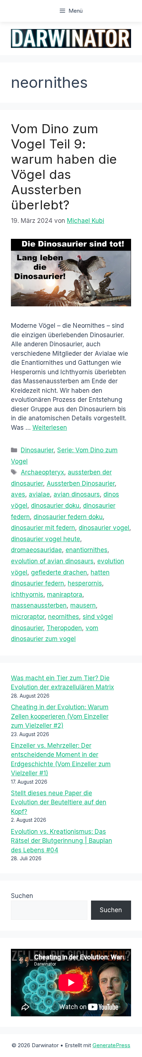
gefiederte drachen (59, 572)
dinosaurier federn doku (68, 517)
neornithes (63, 616)
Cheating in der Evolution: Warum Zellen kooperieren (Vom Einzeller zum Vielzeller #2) (60, 716)
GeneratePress (111, 1045)
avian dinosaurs (77, 494)
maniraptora (64, 594)
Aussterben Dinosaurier (81, 483)
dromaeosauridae (36, 550)
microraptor (27, 616)
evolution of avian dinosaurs (52, 561)
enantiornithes (86, 550)
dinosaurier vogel (104, 527)
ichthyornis (27, 594)
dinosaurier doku (55, 505)
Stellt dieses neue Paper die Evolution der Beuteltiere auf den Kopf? (58, 802)
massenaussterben (39, 605)
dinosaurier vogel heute (45, 539)
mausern (83, 605)
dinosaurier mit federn (43, 527)
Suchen (22, 895)
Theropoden (64, 628)
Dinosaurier (37, 450)
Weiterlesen (49, 427)
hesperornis (85, 583)
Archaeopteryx (42, 472)
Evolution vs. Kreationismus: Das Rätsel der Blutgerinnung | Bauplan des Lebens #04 (61, 841)
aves (18, 494)
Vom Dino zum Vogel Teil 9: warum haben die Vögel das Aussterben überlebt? (64, 166)
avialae (39, 494)
